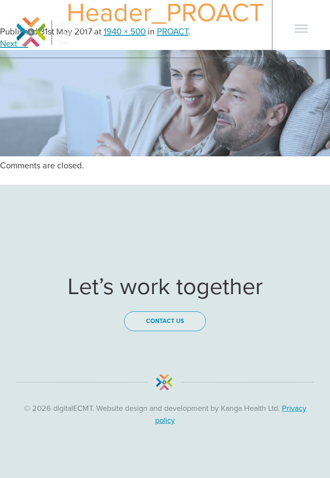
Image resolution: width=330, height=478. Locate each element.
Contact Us (165, 321)
